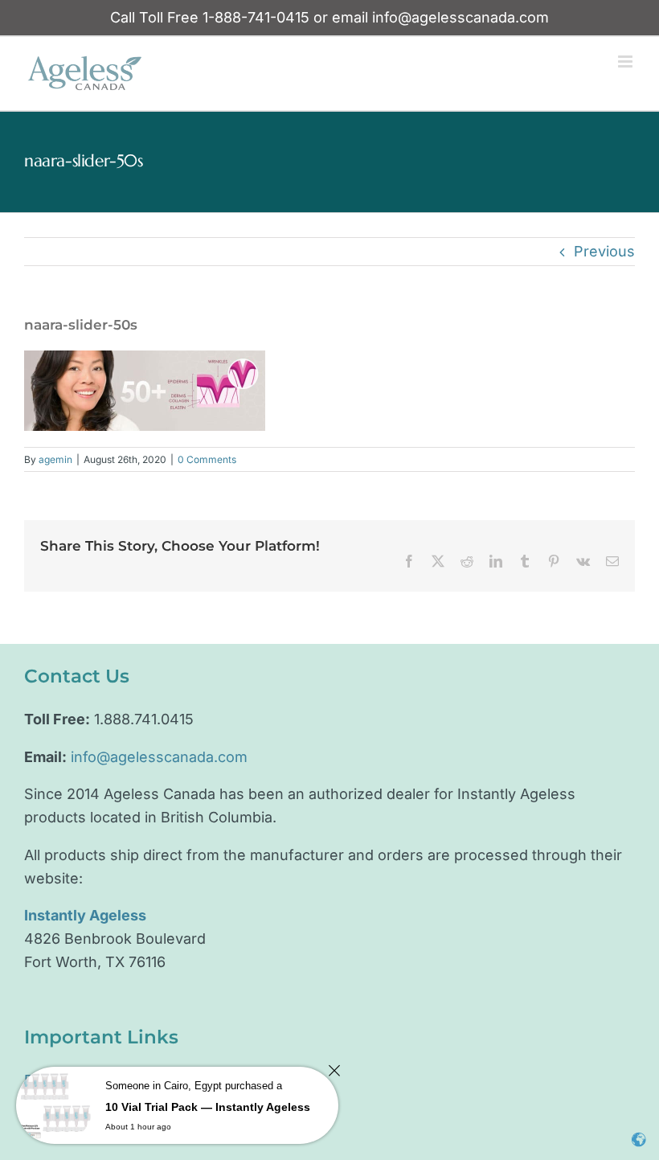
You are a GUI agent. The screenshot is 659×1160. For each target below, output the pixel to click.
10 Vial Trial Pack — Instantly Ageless (207, 1107)
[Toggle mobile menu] (626, 61)
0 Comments (207, 459)
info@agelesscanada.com (460, 17)
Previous (604, 251)
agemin (55, 459)
